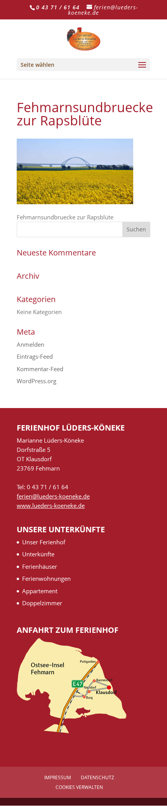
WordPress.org (36, 381)
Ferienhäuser (39, 566)
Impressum (57, 777)
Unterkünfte (38, 554)
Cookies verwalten (79, 787)
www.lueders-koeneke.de (51, 505)
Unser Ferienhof (43, 542)
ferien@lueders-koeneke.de (53, 496)
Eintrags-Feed (35, 356)
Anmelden (30, 344)
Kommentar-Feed (40, 369)
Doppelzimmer (42, 603)
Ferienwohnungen (46, 578)
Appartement (39, 591)
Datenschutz (97, 777)
